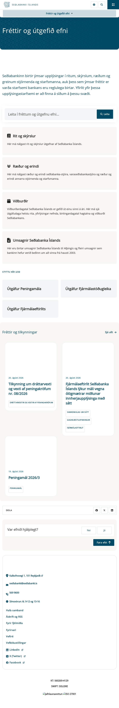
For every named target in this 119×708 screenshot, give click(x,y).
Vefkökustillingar (16, 642)
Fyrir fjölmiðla (14, 623)
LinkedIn (15, 649)
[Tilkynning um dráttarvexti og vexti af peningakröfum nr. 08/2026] (31, 359)
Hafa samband (15, 610)
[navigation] (113, 4)
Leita (107, 114)
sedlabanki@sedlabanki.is (23, 583)
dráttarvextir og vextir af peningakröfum (31, 402)
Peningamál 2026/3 (24, 477)
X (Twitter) (16, 656)
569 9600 (14, 592)
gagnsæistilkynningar (78, 420)
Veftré (9, 636)
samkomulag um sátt (78, 412)
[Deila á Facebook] (96, 510)
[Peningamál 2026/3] (31, 452)
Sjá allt (109, 332)
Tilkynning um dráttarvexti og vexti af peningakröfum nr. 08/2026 (30, 388)
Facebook (15, 662)
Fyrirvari (11, 630)
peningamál (16, 488)
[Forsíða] (31, 4)
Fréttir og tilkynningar (19, 332)
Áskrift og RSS (14, 616)
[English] (94, 4)
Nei (89, 530)
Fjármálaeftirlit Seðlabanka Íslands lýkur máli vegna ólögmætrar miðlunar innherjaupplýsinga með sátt (87, 393)
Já (104, 530)
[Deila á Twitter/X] (104, 510)
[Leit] (102, 4)
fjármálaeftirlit (75, 428)
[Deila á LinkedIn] (112, 510)
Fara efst (102, 542)
